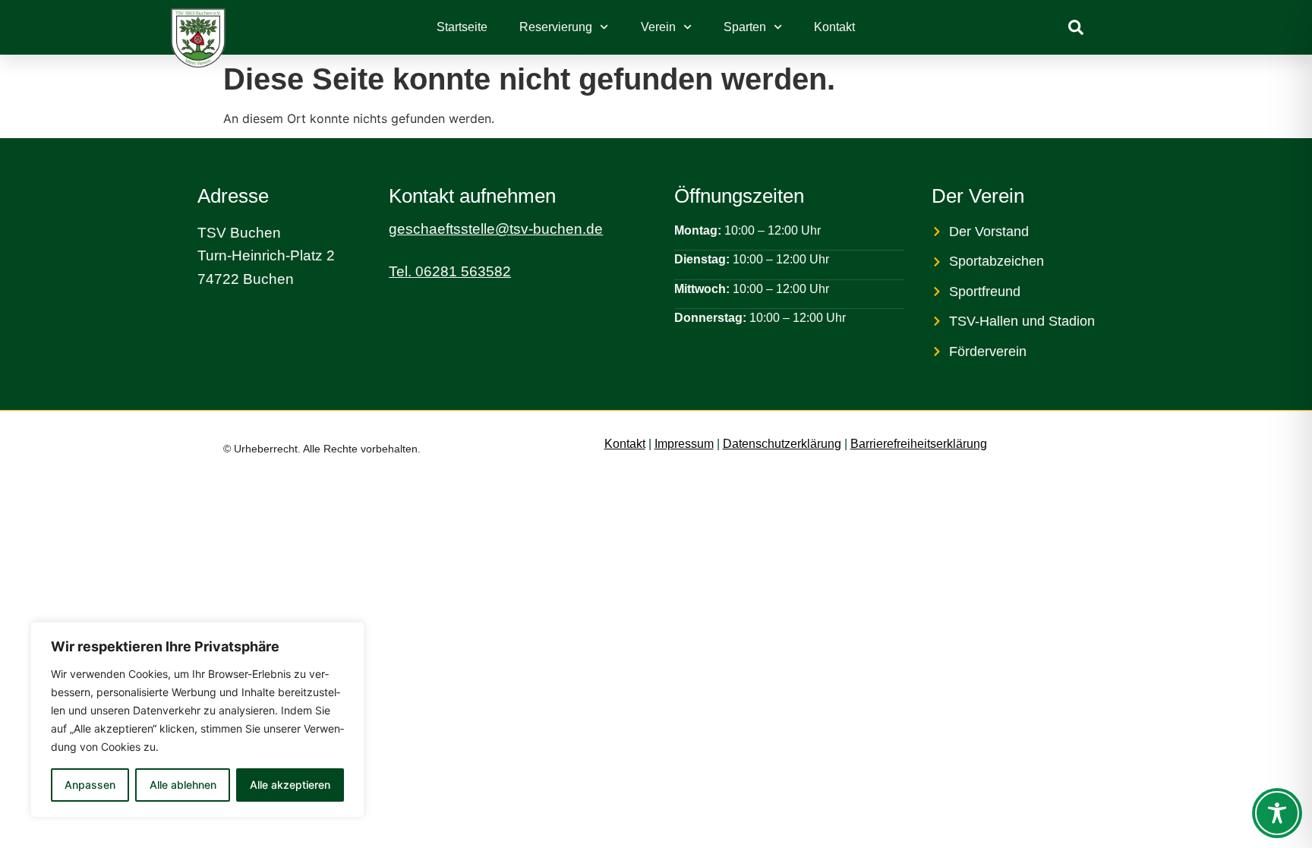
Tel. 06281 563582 (450, 271)
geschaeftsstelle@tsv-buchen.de (496, 229)
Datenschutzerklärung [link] (782, 443)
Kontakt (834, 26)
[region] (197, 720)
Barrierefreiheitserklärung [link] (918, 443)
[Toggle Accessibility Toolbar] (1277, 813)
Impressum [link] (684, 443)
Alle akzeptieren (290, 784)
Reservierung (555, 26)
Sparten (745, 26)
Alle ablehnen (183, 784)
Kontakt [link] (624, 443)
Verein (658, 26)
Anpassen (90, 784)
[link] (1076, 27)
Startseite (462, 26)
